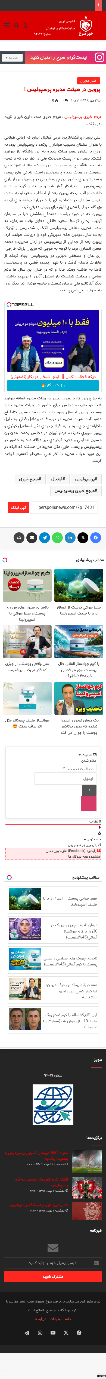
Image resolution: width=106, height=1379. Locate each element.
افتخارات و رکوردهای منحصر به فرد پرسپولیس (41, 1182)
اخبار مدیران (88, 81)
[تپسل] (9, 304)
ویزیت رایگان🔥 (53, 385)
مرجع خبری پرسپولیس (75, 490)
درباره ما (40, 1319)
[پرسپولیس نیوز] (67, 25)
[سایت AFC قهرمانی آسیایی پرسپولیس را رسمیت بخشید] (87, 1161)
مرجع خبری (29, 479)
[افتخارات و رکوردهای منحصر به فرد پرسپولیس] (87, 1187)
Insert (101, 1376)
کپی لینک (18, 507)
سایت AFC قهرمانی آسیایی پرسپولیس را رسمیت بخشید (36, 1156)
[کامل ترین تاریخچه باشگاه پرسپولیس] (87, 1211)
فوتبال (57, 479)
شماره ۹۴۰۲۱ (53, 1075)
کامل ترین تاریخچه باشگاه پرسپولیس (39, 1205)
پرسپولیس (85, 479)
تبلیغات (55, 1319)
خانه (68, 1319)
